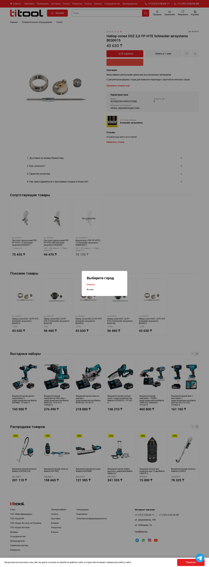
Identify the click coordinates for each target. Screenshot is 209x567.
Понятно (191, 562)
